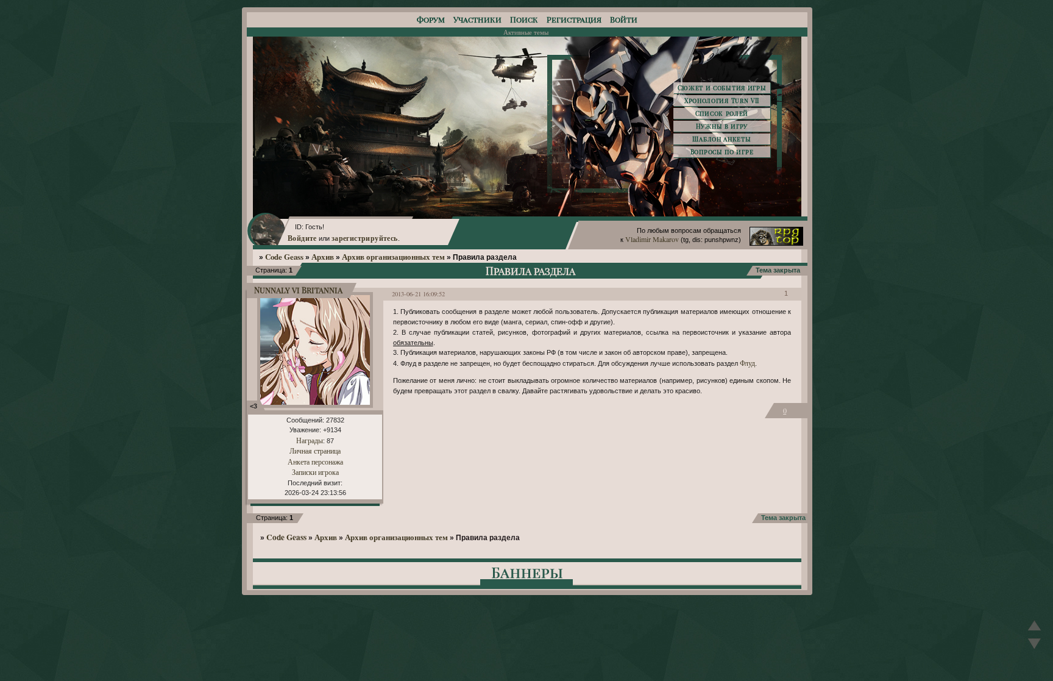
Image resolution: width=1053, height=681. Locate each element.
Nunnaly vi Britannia (298, 290)
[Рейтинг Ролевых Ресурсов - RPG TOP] (776, 243)
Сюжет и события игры (722, 88)
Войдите (302, 237)
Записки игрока (315, 472)
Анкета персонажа (315, 461)
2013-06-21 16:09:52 (418, 294)
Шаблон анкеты (721, 139)
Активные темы (525, 32)
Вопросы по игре (722, 152)
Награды (309, 440)
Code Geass (284, 256)
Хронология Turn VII (721, 100)
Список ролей (721, 113)
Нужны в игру (722, 126)
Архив (322, 256)
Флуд (747, 363)
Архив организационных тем (393, 256)
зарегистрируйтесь (365, 237)
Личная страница (315, 450)
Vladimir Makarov (652, 239)
